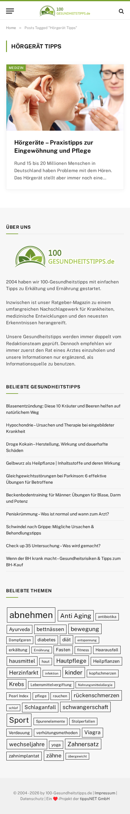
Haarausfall (107, 649)
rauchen (60, 696)
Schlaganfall (40, 707)
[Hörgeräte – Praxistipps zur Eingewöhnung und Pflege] (65, 97)
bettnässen (50, 629)
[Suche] (121, 11)
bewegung (85, 629)
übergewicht (77, 756)
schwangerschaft (85, 707)
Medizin (16, 68)
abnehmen (31, 615)
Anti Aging (75, 615)
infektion (51, 673)
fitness (83, 650)
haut (46, 661)
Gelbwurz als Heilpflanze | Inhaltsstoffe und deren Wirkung (63, 463)
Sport (19, 719)
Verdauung (19, 732)
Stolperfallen (83, 721)
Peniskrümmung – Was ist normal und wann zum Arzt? (57, 514)
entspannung (87, 640)
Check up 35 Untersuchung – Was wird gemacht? (53, 545)
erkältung (18, 649)
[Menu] (10, 11)
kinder (74, 672)
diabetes (46, 639)
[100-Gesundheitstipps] (65, 11)
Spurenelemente (50, 721)
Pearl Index (18, 696)
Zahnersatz (83, 743)
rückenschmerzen (96, 695)
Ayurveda (19, 629)
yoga (56, 744)
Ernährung (42, 650)
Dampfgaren (20, 640)
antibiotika (107, 616)
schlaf (13, 708)
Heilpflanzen (106, 661)
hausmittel (22, 661)
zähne (53, 755)
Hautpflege (71, 660)
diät (66, 639)
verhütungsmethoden (57, 732)
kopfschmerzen (102, 673)
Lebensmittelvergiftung (51, 684)
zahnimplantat (24, 755)
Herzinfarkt (23, 672)
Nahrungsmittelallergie (95, 685)
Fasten (63, 649)
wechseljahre (27, 744)
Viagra (92, 732)
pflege (41, 696)
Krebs (16, 684)
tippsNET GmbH (95, 798)
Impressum (105, 793)
